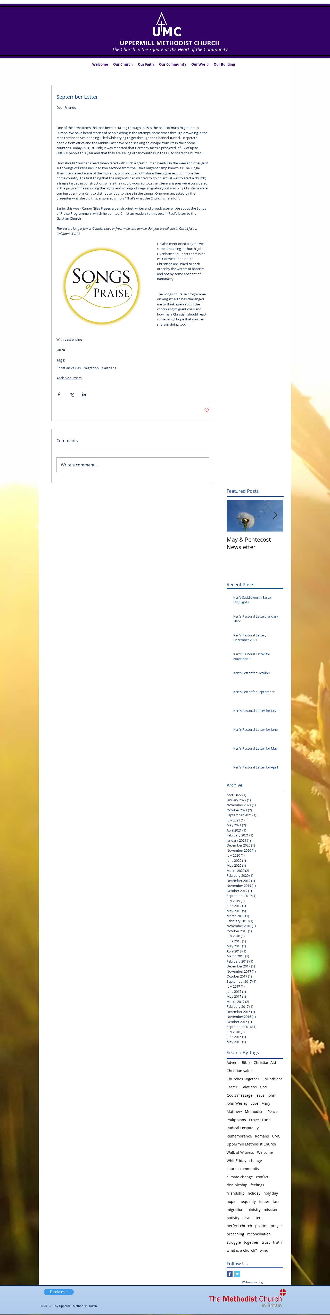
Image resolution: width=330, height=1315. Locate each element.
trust (266, 1242)
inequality (247, 1201)
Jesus (260, 1095)
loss (276, 1201)
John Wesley (237, 1103)
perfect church (239, 1225)
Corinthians (272, 1078)
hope (231, 1201)
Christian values (68, 368)
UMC (276, 1136)
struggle (234, 1242)
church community (243, 1168)
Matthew (234, 1111)
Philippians (236, 1119)
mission (270, 1209)
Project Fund (260, 1119)
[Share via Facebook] (58, 394)
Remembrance (239, 1136)
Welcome (265, 1152)
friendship (236, 1193)
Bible (246, 1062)
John (271, 1095)
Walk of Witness (240, 1152)
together (251, 1242)
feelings (257, 1184)
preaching (235, 1234)
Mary (265, 1103)
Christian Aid (265, 1062)
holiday (254, 1193)
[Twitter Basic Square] (237, 1274)
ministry (253, 1209)
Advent (233, 1062)
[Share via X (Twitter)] (71, 394)
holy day (270, 1193)
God (263, 1087)
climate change (240, 1176)
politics (261, 1225)
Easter (232, 1087)
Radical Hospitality (243, 1127)
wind (264, 1250)
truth (277, 1242)
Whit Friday (236, 1160)
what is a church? (242, 1250)
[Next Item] (275, 516)
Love (254, 1103)
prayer (276, 1225)
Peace (273, 1111)
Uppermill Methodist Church (251, 1144)
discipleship (237, 1184)
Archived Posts (69, 377)
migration (91, 368)
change (255, 1160)
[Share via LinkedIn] (84, 394)
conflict (262, 1176)
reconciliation (259, 1234)
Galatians (109, 368)
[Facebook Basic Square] (230, 1274)
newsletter (251, 1217)
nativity (233, 1217)
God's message (239, 1095)
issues (264, 1201)
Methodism (255, 1111)
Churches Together (243, 1078)
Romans (262, 1136)
